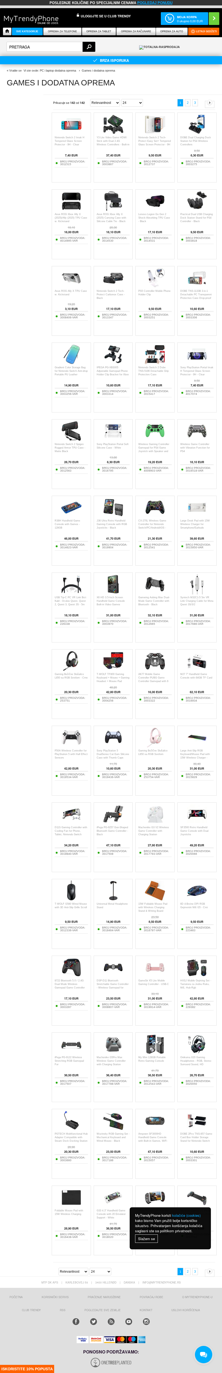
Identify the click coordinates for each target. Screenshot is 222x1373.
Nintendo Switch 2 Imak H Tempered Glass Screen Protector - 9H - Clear (69, 141)
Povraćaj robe (151, 1297)
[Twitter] (93, 1321)
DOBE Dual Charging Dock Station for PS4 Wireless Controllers (195, 141)
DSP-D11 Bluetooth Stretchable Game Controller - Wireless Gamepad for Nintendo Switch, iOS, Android (113, 987)
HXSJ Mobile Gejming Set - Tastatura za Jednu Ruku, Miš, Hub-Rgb (195, 984)
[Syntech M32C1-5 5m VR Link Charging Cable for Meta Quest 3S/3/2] (197, 593)
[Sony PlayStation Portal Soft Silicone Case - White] (113, 439)
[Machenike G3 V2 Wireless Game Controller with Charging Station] (155, 822)
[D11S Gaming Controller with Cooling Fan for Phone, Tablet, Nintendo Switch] (71, 822)
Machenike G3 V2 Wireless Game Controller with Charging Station (153, 831)
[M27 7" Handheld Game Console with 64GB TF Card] (197, 669)
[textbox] (50, 47)
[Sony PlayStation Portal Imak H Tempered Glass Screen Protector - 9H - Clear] (197, 363)
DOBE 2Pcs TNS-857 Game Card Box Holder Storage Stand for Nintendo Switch (196, 1137)
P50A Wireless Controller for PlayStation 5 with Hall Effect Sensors (71, 754)
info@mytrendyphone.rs (161, 1282)
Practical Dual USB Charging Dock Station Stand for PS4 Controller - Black (196, 218)
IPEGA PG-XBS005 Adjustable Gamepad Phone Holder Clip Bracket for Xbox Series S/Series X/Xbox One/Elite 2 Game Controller (113, 374)
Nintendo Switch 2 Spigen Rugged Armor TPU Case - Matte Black (70, 448)
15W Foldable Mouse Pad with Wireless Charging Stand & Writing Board (152, 907)
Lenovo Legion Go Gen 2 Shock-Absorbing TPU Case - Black (154, 218)
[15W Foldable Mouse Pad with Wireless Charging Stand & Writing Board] (155, 899)
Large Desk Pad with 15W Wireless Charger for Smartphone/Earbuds (195, 524)
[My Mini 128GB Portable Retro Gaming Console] (155, 1052)
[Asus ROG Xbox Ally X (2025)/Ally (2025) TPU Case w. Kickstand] (71, 209)
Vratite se (15, 70)
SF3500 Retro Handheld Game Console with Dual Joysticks (194, 831)
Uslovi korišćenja (185, 1310)
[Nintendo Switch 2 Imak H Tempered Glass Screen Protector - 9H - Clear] (71, 133)
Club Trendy (31, 1310)
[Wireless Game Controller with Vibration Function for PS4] (197, 439)
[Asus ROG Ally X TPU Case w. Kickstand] (71, 286)
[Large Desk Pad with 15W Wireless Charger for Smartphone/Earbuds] (197, 516)
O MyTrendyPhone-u (197, 1297)
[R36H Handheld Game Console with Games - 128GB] (71, 516)
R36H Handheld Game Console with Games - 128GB (67, 524)
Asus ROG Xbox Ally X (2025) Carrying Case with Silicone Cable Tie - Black (111, 218)
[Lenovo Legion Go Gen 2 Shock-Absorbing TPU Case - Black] (155, 209)
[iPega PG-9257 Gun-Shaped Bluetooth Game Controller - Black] (113, 822)
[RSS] (111, 1321)
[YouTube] (128, 1321)
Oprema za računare (136, 31)
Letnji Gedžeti (206, 31)
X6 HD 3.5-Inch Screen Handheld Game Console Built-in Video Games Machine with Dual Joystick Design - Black (112, 604)
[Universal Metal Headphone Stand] (113, 899)
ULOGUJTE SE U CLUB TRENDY (106, 16)
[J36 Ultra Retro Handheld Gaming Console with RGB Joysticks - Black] (113, 516)
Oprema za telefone (62, 31)
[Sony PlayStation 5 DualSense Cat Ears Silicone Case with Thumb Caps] (113, 746)
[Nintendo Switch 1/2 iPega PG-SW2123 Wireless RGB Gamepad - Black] (197, 1206)
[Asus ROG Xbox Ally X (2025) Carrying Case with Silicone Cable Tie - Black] (113, 209)
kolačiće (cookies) (186, 1215)
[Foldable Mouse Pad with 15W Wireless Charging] (71, 1206)
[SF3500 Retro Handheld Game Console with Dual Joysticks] (197, 822)
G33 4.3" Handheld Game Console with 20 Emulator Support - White (111, 1214)
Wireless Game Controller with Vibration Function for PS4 (195, 448)
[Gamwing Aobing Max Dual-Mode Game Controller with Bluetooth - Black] (155, 593)
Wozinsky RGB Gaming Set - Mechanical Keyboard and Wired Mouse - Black (113, 1137)
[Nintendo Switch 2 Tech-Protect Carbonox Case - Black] (113, 286)
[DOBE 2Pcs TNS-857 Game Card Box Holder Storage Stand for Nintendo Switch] (197, 1129)
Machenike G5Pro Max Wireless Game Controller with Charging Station (111, 1061)
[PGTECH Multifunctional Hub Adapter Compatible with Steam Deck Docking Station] (71, 1129)
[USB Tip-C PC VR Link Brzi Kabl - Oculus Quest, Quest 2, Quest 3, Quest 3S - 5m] (71, 593)
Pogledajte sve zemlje (102, 1310)
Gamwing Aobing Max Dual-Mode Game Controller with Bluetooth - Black (154, 601)
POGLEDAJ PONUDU (154, 3)
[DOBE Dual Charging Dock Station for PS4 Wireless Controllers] (197, 133)
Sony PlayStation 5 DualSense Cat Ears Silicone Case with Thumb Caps (113, 754)
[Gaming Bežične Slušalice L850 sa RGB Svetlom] (155, 746)
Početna (16, 1297)
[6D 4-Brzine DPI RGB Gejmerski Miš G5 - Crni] (197, 899)
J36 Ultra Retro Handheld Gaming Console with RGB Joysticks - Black (112, 524)
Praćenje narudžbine (104, 1297)
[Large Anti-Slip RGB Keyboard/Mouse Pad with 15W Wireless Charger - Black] (197, 746)
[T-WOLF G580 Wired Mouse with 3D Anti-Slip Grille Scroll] (71, 899)
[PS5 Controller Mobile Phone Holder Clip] (155, 286)
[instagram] (146, 1321)
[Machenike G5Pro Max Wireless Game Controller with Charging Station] (113, 1052)
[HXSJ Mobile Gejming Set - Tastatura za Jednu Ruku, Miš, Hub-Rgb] (197, 976)
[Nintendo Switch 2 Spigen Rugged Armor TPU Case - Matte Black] (71, 439)
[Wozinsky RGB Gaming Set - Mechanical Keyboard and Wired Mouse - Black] (113, 1129)
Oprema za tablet (98, 31)
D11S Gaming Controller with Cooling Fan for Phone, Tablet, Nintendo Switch (71, 831)
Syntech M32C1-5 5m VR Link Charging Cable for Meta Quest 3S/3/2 (196, 601)
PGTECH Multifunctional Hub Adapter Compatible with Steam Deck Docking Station (71, 1137)
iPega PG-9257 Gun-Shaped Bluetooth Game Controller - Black (112, 831)
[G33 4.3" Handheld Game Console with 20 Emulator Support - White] (113, 1206)
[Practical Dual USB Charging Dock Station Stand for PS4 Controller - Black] (197, 209)
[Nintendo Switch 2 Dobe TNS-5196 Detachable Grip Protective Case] (155, 363)
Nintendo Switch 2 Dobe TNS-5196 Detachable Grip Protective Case (153, 371)
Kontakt (146, 1310)
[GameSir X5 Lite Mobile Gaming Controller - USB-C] (155, 976)
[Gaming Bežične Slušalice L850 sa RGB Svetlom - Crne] (71, 669)
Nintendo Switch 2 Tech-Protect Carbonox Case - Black (111, 294)
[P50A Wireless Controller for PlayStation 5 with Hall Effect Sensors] (71, 746)
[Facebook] (76, 1321)
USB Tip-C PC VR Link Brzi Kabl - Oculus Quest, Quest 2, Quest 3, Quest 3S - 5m (70, 601)
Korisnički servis (55, 1297)
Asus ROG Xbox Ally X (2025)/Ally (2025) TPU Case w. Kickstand (71, 218)
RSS (63, 1310)
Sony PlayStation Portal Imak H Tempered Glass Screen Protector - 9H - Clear (196, 371)
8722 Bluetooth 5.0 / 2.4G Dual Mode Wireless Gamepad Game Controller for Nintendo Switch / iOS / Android (70, 987)
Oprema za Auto (171, 31)
